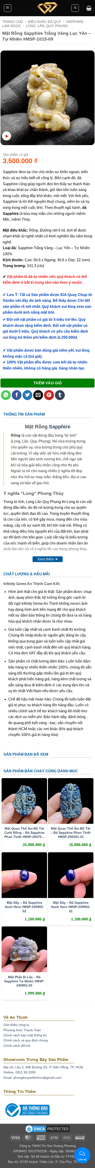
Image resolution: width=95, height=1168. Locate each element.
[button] (7, 8)
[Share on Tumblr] (60, 395)
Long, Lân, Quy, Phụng (47, 26)
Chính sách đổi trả (16, 1045)
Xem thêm (45, 559)
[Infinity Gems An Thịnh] (47, 8)
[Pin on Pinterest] (49, 395)
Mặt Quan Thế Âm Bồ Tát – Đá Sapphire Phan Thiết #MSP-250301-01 (71, 833)
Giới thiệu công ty (16, 1025)
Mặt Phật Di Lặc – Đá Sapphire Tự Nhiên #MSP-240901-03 (24, 981)
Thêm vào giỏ (47, 383)
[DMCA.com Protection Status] (47, 1130)
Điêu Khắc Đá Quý (44, 22)
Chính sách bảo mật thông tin (25, 1035)
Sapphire (59, 427)
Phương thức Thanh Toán (22, 1030)
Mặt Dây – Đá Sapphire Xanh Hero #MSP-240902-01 (70, 907)
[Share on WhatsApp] (6, 395)
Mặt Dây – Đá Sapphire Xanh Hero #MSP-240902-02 (24, 907)
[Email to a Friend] (38, 395)
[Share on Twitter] (28, 395)
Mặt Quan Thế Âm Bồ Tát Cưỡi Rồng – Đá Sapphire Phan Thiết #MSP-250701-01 (24, 833)
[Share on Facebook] (17, 395)
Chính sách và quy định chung (25, 1040)
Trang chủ (12, 22)
